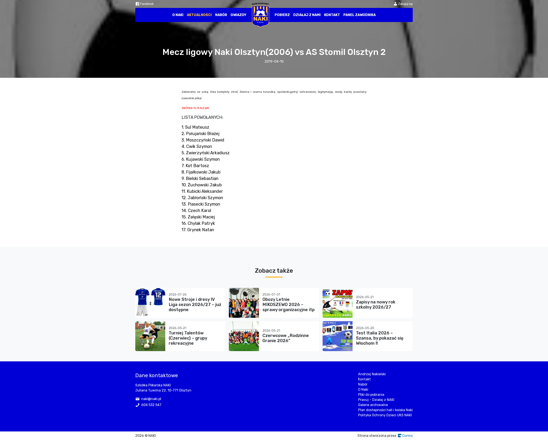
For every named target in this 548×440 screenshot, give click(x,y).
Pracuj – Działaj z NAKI (376, 400)
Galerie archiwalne (373, 405)
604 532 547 (151, 405)
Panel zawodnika (359, 15)
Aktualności (199, 15)
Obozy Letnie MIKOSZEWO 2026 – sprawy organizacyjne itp (288, 304)
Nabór (221, 15)
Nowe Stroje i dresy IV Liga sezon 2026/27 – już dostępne (195, 304)
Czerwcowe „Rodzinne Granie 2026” (285, 338)
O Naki (177, 15)
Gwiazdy (238, 15)
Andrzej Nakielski (372, 374)
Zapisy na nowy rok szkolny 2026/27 (375, 304)
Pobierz (282, 15)
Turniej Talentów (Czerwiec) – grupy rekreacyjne (188, 338)
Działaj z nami (307, 15)
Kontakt (332, 15)
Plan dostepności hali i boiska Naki (385, 410)
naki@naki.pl (151, 399)
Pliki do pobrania (371, 395)
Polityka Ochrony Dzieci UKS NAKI (385, 415)
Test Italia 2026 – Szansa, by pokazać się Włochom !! (380, 338)
